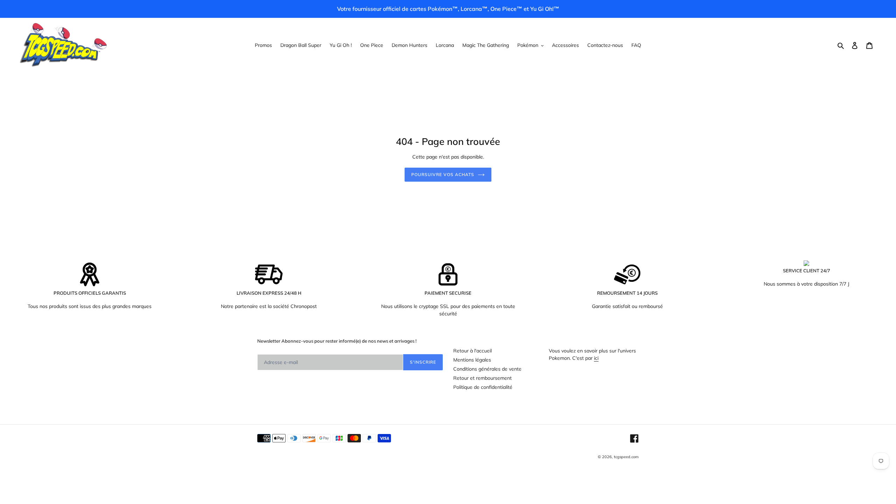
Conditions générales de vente (487, 369)
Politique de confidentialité (482, 387)
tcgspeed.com (626, 456)
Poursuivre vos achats (442, 174)
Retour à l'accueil (472, 351)
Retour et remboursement (482, 378)
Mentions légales (472, 360)
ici (596, 358)
